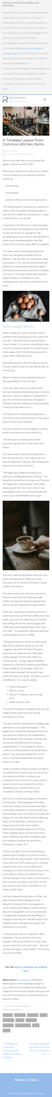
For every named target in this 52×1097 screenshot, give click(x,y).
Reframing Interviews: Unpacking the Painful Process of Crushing (12, 1051)
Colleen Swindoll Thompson (20, 154)
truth (36, 1025)
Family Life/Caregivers (20, 1006)
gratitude (33, 1015)
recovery (31, 1020)
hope (43, 1015)
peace (20, 1020)
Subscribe (22, 980)
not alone (8, 1020)
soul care (8, 1025)
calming (7, 1015)
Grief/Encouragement (12, 1009)
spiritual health (23, 1025)
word (6, 1030)
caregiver (20, 1015)
